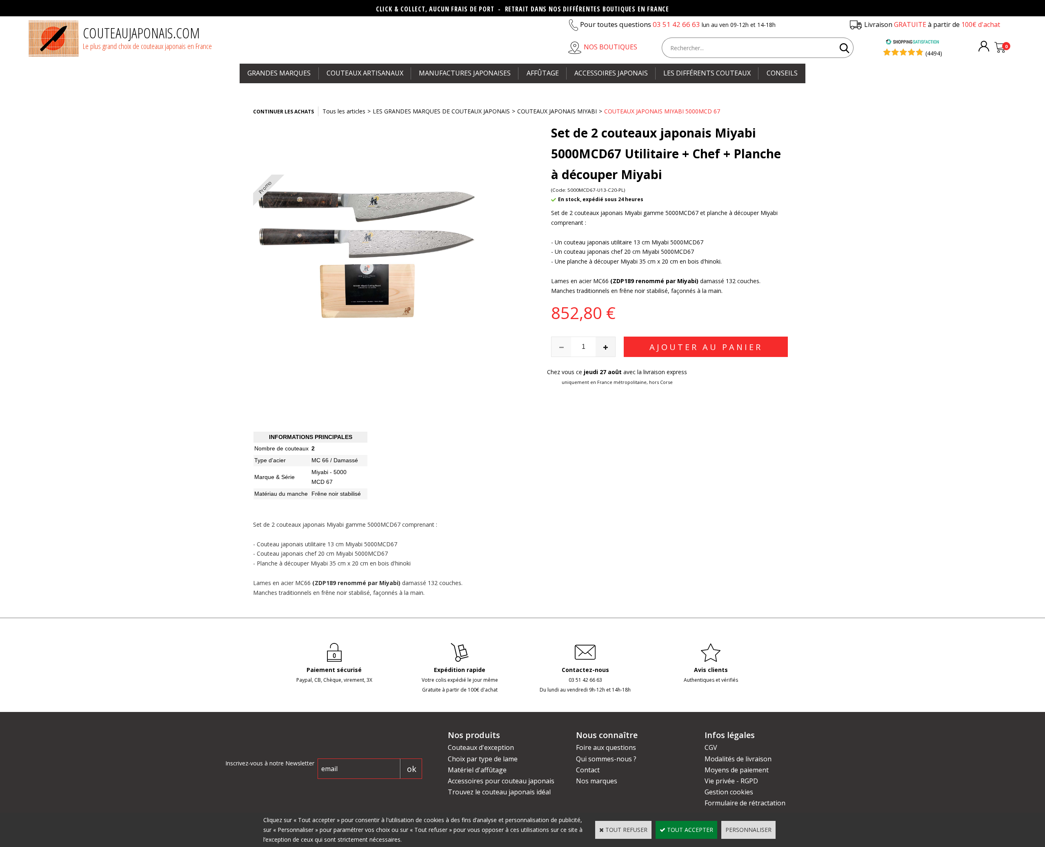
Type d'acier (270, 460)
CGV (711, 747)
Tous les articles (343, 111)
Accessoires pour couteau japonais (501, 780)
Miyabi (319, 472)
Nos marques (596, 780)
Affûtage (543, 73)
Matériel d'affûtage (477, 769)
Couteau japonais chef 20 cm (295, 553)
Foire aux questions (606, 747)
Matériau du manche (281, 493)
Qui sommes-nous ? (606, 758)
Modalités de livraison (738, 758)
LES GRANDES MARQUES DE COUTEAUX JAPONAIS (441, 111)
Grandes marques (279, 73)
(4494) (933, 53)
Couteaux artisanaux (365, 73)
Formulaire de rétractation (745, 802)
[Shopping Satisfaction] (912, 43)
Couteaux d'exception (481, 747)
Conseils (782, 73)
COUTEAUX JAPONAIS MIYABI (557, 111)
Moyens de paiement (737, 769)
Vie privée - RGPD (731, 780)
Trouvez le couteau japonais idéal (499, 791)
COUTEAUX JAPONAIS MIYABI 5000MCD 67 (662, 111)
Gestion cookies (729, 791)
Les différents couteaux (707, 73)
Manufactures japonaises (465, 73)
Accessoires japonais (611, 73)
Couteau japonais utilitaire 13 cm (300, 544)
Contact (588, 769)
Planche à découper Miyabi (292, 563)
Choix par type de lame (483, 758)
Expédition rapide (459, 670)
